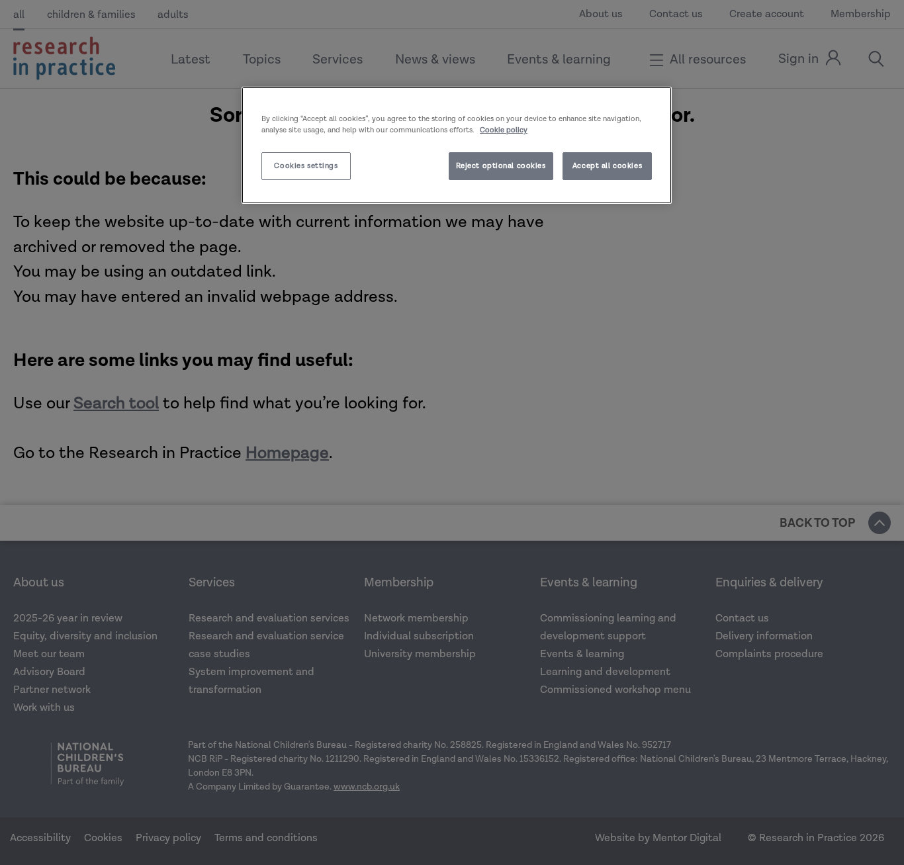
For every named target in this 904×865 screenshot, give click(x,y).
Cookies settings (306, 166)
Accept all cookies (607, 166)
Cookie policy (503, 130)
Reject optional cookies (501, 166)
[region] (457, 145)
